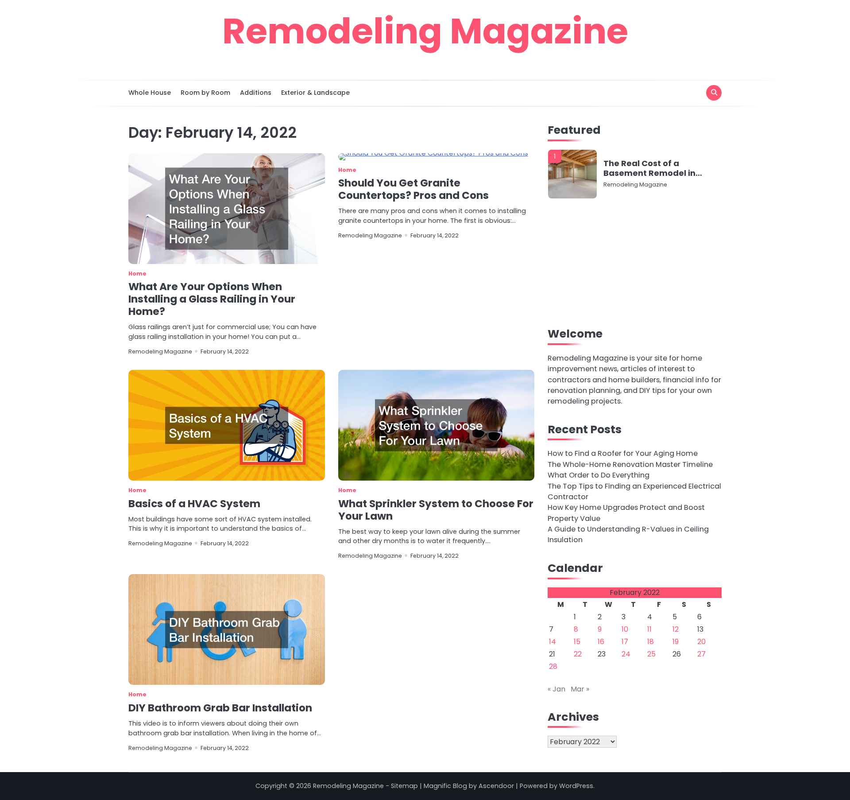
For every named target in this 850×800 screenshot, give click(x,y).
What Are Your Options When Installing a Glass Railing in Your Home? (211, 299)
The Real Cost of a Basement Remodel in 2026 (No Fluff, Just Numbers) (649, 168)
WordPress (576, 785)
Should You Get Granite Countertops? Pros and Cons (413, 189)
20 (701, 642)
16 (601, 642)
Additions (255, 92)
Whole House (149, 92)
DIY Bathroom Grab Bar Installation (220, 708)
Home (137, 273)
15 (577, 642)
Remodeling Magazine (425, 31)
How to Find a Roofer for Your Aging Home (623, 453)
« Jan (556, 689)
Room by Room (205, 92)
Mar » (580, 689)
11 (649, 629)
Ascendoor (496, 785)
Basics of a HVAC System (194, 504)
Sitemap (404, 785)
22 (578, 654)
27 (701, 654)
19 (675, 642)
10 (625, 629)
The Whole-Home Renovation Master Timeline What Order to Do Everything (630, 469)
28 (553, 666)
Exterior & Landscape (315, 92)
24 (626, 654)
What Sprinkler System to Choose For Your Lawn (435, 510)
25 (651, 654)
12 (675, 629)
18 (650, 642)
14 (552, 642)
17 (625, 642)
